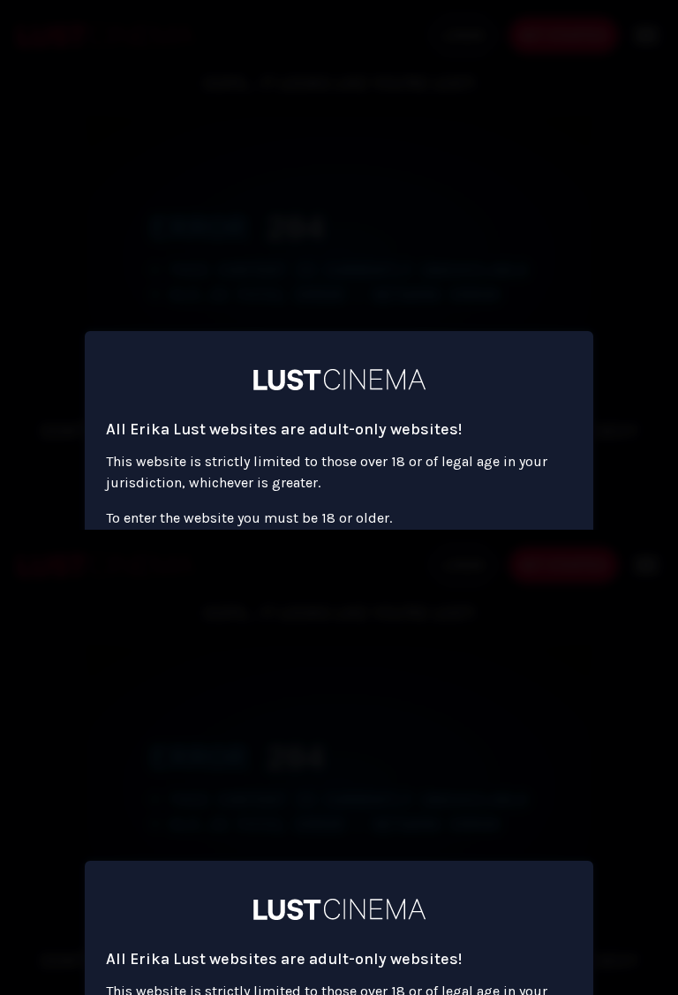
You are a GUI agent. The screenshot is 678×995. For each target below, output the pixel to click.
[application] (339, 497)
